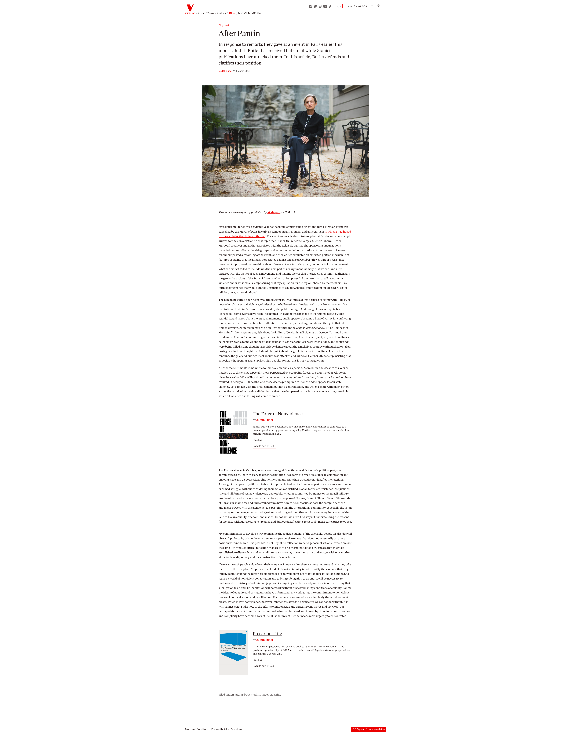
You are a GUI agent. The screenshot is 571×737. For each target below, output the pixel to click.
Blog (232, 13)
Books (210, 13)
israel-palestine (271, 694)
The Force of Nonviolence (278, 413)
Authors (221, 13)
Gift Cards (257, 13)
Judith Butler (247, 50)
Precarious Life (267, 633)
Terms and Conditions (196, 729)
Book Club (244, 13)
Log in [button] (338, 6)
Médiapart (273, 212)
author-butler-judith (247, 694)
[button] (378, 6)
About (201, 13)
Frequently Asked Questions (226, 729)
